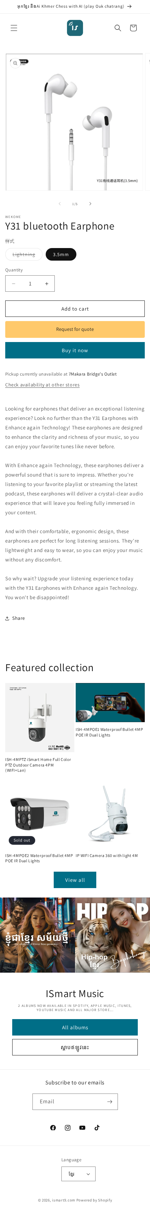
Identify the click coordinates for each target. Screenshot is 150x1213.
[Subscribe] (110, 1102)
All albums (75, 1027)
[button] (14, 28)
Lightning (28, 256)
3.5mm (61, 254)
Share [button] (18, 618)
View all (75, 880)
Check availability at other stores (42, 385)
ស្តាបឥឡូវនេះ (75, 1047)
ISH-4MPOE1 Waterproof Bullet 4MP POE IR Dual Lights (109, 732)
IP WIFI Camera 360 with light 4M (107, 855)
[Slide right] (90, 203)
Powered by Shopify (94, 1200)
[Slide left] (59, 203)
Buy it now (75, 350)
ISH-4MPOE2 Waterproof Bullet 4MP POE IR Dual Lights (39, 858)
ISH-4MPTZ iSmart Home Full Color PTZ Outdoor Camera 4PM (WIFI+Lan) (38, 765)
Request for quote (75, 329)
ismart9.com (63, 1200)
